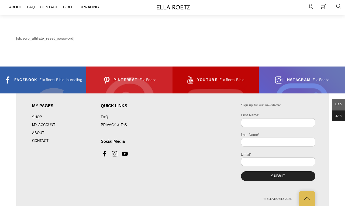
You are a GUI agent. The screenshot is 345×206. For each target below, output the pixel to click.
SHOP (37, 117)
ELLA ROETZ (275, 198)
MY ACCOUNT (43, 125)
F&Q (104, 117)
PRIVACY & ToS (114, 125)
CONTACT (40, 141)
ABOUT (38, 133)
